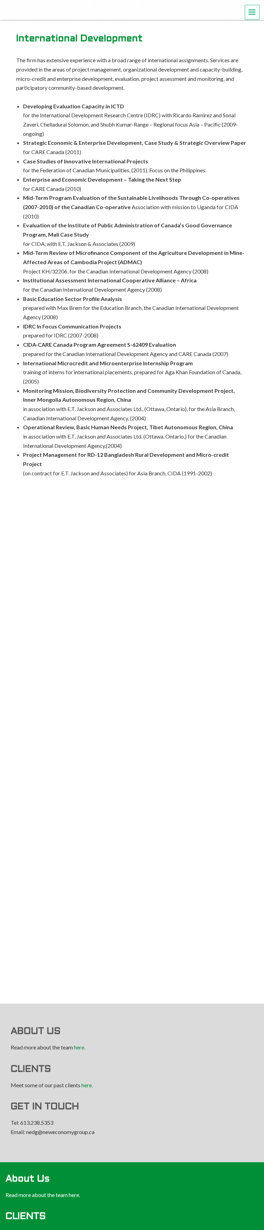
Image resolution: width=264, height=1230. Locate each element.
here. (79, 1047)
